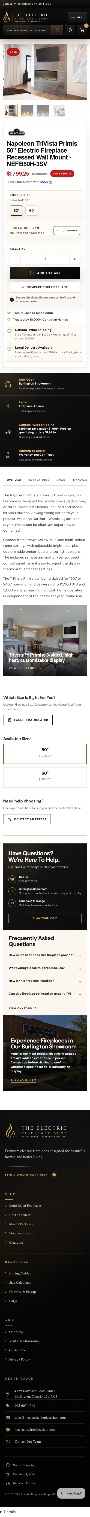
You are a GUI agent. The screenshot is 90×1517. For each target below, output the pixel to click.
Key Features (39, 479)
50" (16, 210)
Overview (14, 479)
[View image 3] (43, 110)
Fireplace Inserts (21, 1233)
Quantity (18, 249)
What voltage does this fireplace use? (37, 968)
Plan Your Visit (45, 918)
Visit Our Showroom (24, 1340)
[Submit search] (57, 30)
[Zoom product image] (45, 72)
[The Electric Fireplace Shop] (26, 17)
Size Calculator (20, 1282)
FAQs (13, 1300)
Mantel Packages (21, 1224)
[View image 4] (59, 110)
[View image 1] (11, 110)
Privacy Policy (19, 1359)
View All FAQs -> (22, 1008)
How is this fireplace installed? (31, 981)
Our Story (16, 1331)
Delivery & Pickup (22, 1291)
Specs (61, 479)
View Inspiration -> (25, 668)
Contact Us (17, 1350)
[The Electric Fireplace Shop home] (36, 1131)
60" (32, 210)
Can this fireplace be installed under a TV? (40, 994)
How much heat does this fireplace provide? (41, 955)
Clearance (16, 1242)
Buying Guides (20, 1273)
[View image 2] (27, 110)
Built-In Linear (19, 1214)
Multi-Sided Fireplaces (25, 1205)
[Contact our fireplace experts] (70, 30)
